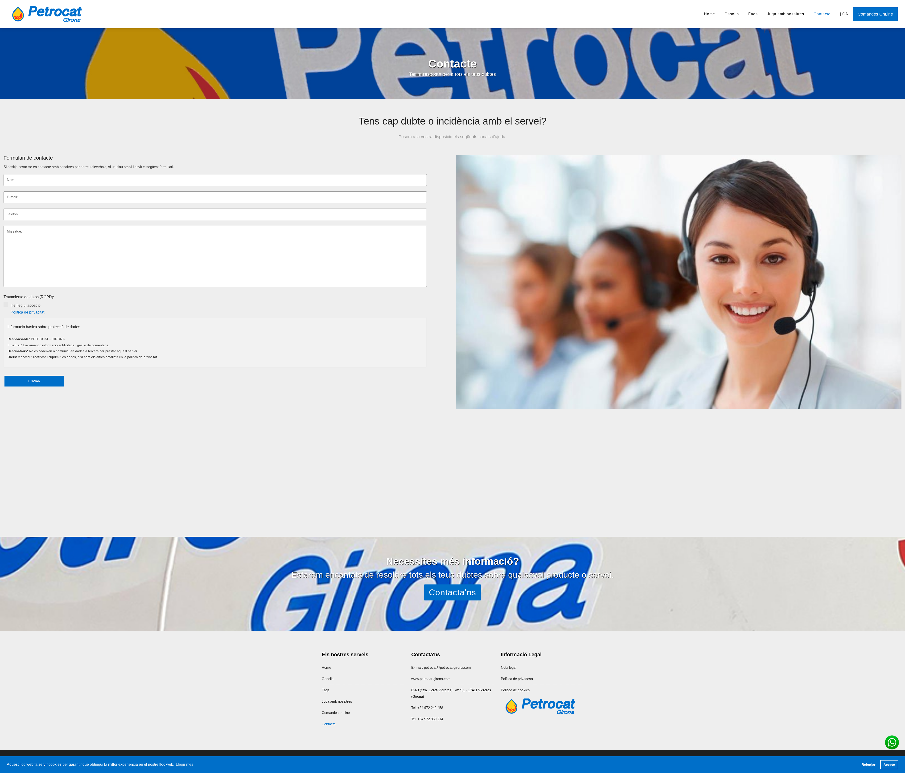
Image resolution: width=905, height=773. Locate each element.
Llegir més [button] (184, 764)
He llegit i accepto (218, 308)
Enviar (34, 381)
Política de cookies (515, 690)
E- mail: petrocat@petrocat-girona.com (441, 667)
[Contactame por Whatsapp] (892, 742)
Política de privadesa (517, 679)
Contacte (822, 14)
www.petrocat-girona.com (431, 679)
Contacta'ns (452, 592)
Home (709, 14)
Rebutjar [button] (868, 764)
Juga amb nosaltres (785, 14)
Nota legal (508, 667)
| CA (844, 14)
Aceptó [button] (889, 764)
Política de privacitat (27, 312)
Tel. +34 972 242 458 (427, 708)
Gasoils (731, 14)
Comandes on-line (336, 713)
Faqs (753, 14)
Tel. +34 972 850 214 (427, 719)
